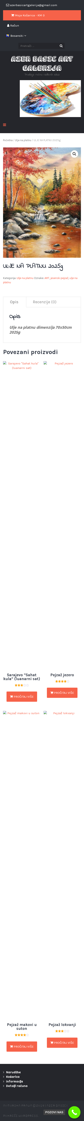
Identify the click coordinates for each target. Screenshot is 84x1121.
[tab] (14, 302)
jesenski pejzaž (59, 278)
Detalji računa (17, 1086)
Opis (14, 302)
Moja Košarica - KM (29, 15)
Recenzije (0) (44, 302)
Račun (14, 25)
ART (46, 278)
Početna (8, 140)
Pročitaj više (23, 696)
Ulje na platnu (23, 140)
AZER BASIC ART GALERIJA (42, 63)
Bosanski (17, 36)
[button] (74, 154)
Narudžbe (13, 1072)
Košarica (13, 1077)
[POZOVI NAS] (74, 1112)
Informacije (14, 1081)
